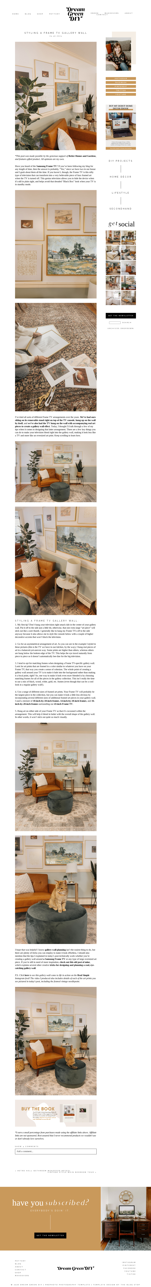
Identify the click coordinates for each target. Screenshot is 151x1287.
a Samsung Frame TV (54, 959)
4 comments (27, 1146)
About (129, 13)
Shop (40, 14)
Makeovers (112, 13)
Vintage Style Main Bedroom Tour (71, 1172)
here (27, 975)
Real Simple (83, 975)
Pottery (54, 14)
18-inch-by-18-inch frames (46, 701)
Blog (28, 14)
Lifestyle (120, 193)
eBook (95, 13)
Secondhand (121, 209)
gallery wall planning (55, 950)
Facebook (129, 1268)
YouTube (130, 1271)
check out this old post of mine (75, 962)
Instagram (129, 1262)
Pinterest (129, 1265)
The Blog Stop (130, 1285)
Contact (102, 14)
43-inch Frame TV (63, 704)
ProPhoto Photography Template (67, 1285)
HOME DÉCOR (121, 177)
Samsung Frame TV (46, 166)
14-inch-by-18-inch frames (73, 701)
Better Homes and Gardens (82, 156)
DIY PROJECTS (121, 161)
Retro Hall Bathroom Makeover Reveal (44, 1171)
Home (15, 14)
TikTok (131, 1274)
